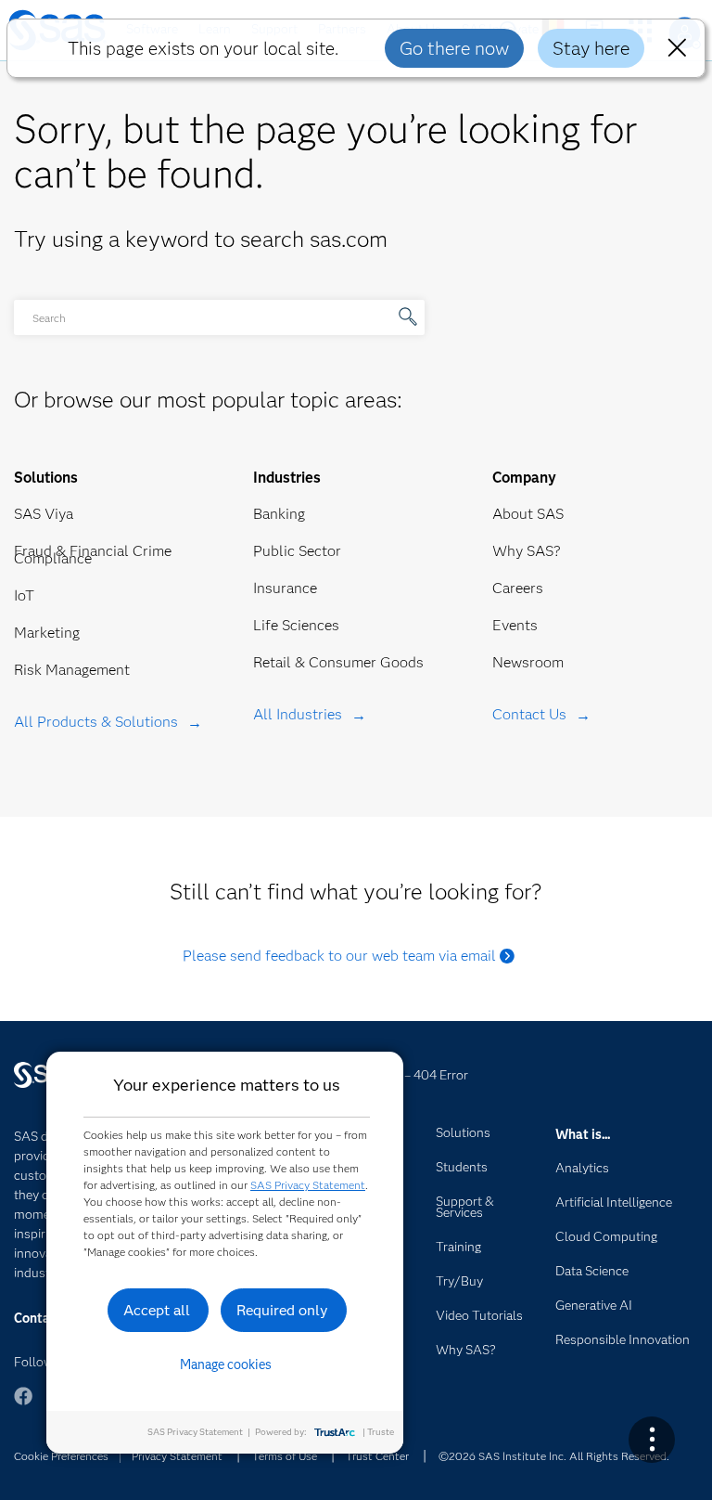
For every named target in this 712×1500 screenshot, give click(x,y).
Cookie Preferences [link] (61, 1456)
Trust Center (377, 1456)
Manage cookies (226, 1364)
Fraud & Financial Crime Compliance (93, 554)
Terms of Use (284, 1456)
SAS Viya (43, 514)
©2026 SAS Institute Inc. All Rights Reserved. (554, 1456)
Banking (279, 514)
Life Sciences (296, 625)
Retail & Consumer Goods (338, 662)
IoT (24, 595)
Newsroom (528, 662)
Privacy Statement (177, 1456)
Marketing (47, 632)
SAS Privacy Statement (307, 1185)
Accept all (156, 1310)
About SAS (528, 514)
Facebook (23, 1404)
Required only (282, 1310)
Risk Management (72, 670)
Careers (517, 588)
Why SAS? (526, 551)
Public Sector (297, 551)
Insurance (285, 588)
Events (515, 625)
